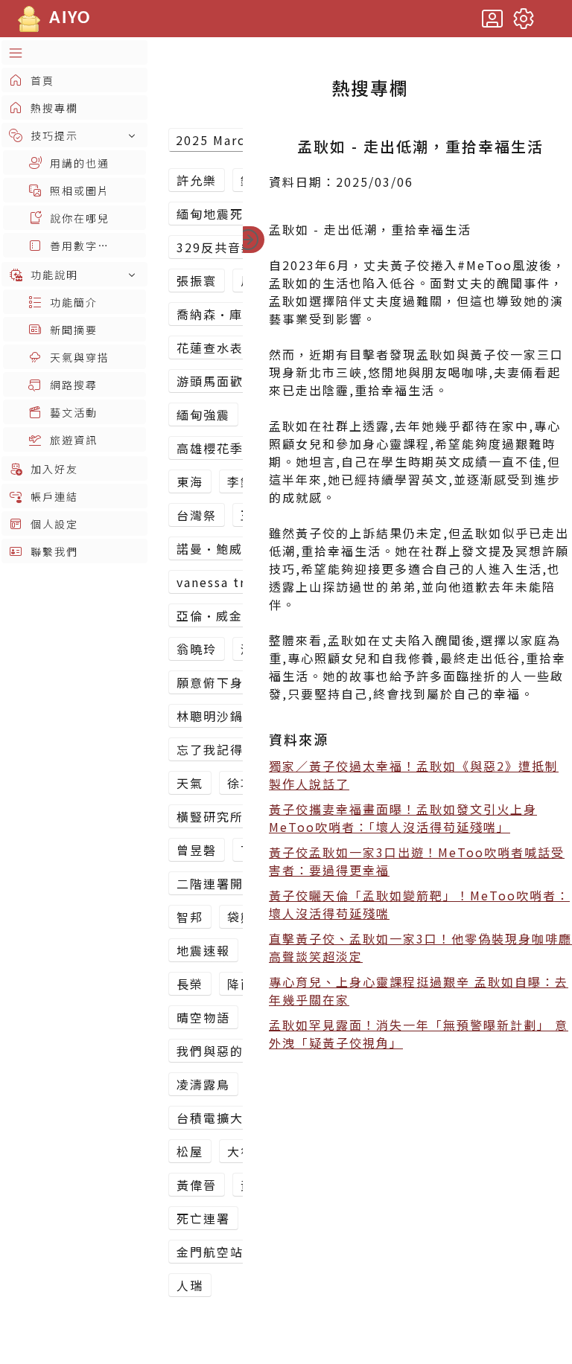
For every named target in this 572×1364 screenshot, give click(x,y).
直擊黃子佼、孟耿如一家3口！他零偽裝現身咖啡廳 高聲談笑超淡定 (420, 947)
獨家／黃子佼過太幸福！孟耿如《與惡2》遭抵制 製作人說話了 (414, 775)
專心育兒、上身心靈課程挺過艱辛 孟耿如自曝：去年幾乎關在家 (418, 990)
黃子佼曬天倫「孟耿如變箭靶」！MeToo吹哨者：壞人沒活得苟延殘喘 (419, 904)
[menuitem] (74, 52)
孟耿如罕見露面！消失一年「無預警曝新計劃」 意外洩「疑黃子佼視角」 (418, 1033)
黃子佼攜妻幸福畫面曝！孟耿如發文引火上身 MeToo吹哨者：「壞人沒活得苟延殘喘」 (403, 818)
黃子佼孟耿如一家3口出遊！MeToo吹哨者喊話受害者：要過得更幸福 (417, 861)
